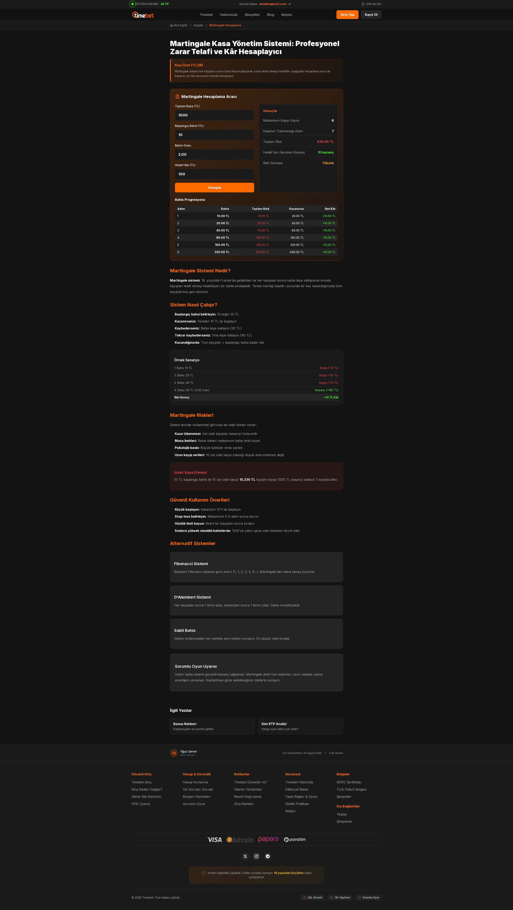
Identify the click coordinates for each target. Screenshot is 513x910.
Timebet (206, 15)
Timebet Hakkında (299, 782)
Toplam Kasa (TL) (187, 106)
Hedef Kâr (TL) (185, 165)
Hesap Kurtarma (195, 782)
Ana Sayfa (180, 25)
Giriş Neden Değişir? (146, 789)
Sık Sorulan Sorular (198, 789)
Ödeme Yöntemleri (248, 789)
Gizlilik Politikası (297, 804)
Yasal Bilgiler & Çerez (301, 797)
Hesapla (214, 188)
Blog (270, 15)
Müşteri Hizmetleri (196, 797)
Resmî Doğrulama (247, 797)
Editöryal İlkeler (297, 789)
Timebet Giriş (141, 782)
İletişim (286, 15)
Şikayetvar (344, 821)
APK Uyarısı (140, 804)
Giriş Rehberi (243, 804)
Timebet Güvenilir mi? (250, 782)
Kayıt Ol (371, 15)
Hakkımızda (228, 15)
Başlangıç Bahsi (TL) (189, 125)
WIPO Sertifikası (349, 782)
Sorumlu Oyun (194, 804)
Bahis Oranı (183, 145)
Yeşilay (342, 814)
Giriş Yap (347, 15)
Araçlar (198, 25)
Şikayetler (252, 15)
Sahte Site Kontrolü (146, 797)
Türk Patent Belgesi (351, 789)
